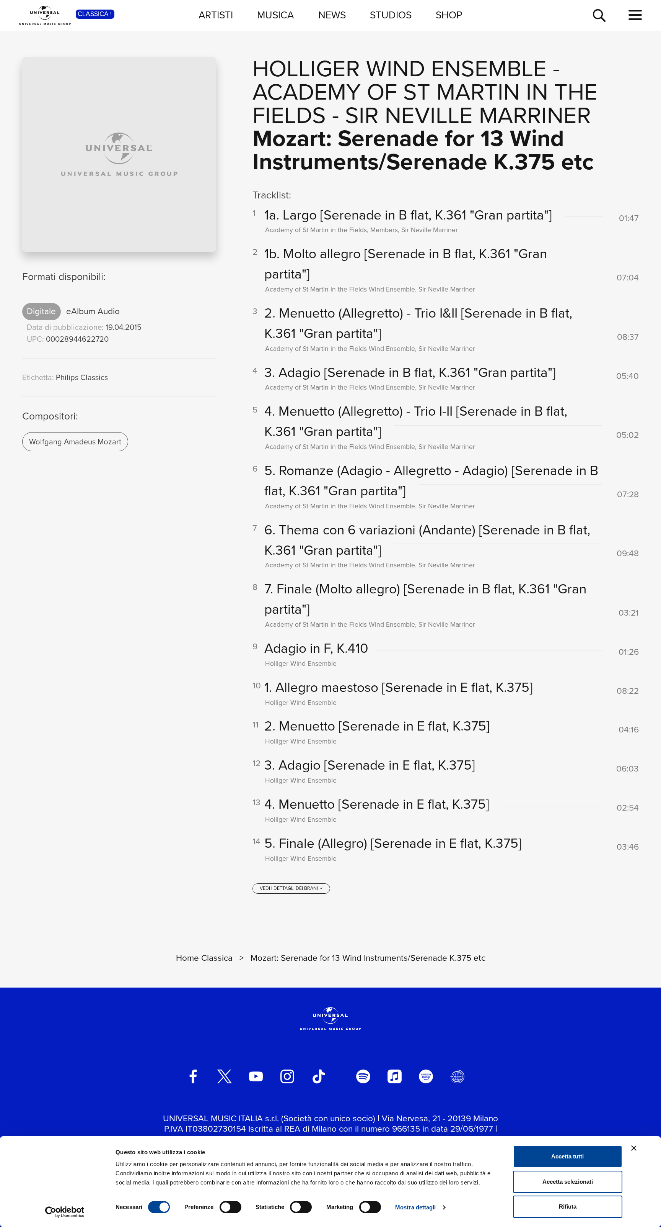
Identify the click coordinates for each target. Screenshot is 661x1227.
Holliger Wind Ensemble (399, 68)
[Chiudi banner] (634, 1148)
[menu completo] (635, 15)
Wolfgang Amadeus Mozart (75, 441)
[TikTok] (318, 1076)
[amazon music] (426, 1076)
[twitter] (224, 1076)
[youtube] (256, 1076)
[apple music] (394, 1076)
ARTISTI (216, 15)
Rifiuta (567, 1206)
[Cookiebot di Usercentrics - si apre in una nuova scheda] (64, 1212)
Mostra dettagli (415, 1207)
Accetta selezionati (567, 1181)
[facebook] (193, 1076)
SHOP (449, 15)
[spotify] (363, 1076)
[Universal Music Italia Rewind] (457, 1076)
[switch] (230, 1207)
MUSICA (275, 15)
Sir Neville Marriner (468, 115)
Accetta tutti (567, 1156)
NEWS (332, 15)
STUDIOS (391, 15)
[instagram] (287, 1076)
